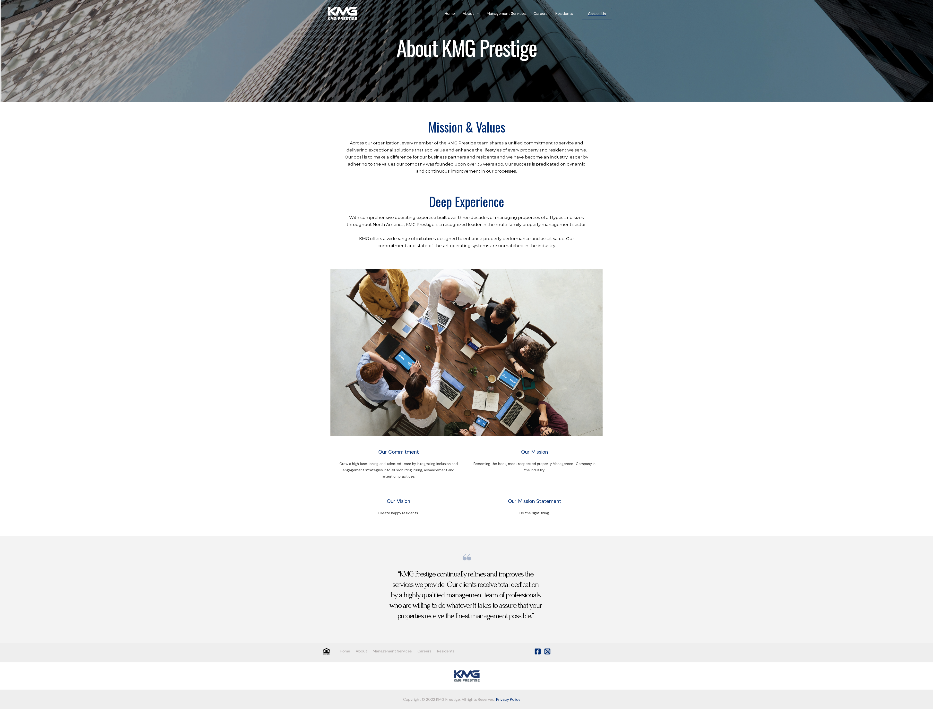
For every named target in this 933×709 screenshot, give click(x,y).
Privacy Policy (508, 699)
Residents (564, 13)
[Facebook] (537, 651)
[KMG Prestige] (342, 13)
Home (450, 13)
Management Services (506, 13)
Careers (541, 13)
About (468, 13)
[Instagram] (547, 651)
